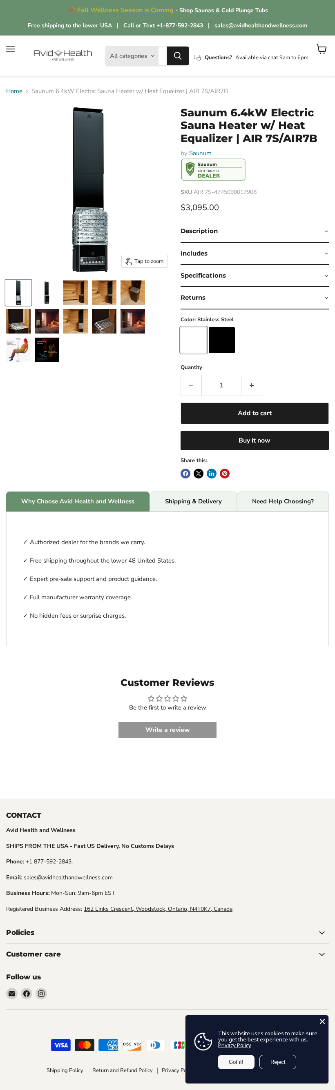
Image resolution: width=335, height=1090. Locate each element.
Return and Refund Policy (122, 1070)
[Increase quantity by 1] (251, 385)
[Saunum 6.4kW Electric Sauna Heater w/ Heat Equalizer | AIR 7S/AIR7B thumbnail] (18, 293)
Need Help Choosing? (283, 501)
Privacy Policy (178, 1070)
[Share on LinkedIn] (212, 473)
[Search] (178, 56)
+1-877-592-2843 (179, 25)
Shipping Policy (65, 1070)
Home (14, 91)
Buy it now (254, 440)
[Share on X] (198, 473)
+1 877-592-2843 (48, 861)
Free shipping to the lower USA (70, 25)
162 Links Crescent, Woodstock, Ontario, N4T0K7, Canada (158, 909)
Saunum (200, 153)
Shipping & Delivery (193, 501)
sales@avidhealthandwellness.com (260, 25)
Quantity (191, 368)
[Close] (322, 1021)
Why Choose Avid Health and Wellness (77, 501)
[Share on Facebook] (185, 473)
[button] (255, 231)
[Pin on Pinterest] (225, 473)
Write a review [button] (167, 729)
